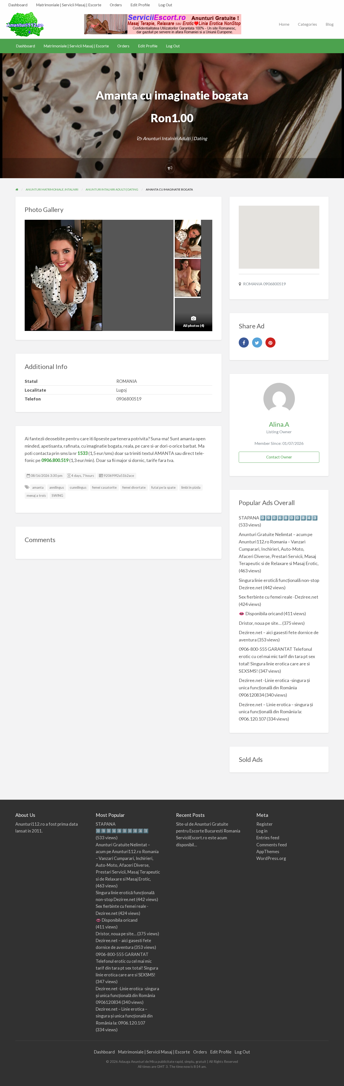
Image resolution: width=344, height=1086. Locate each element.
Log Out (165, 5)
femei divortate (134, 487)
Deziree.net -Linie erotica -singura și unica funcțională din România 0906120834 (274, 687)
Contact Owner (279, 457)
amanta (38, 487)
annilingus (56, 487)
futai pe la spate (163, 487)
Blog (330, 24)
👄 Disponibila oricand (261, 613)
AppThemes (267, 851)
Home (284, 24)
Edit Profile (140, 5)
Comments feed (271, 844)
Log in (261, 830)
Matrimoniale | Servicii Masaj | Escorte (68, 5)
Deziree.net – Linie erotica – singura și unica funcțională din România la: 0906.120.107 (276, 712)
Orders (116, 5)
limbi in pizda (190, 487)
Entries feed (267, 837)
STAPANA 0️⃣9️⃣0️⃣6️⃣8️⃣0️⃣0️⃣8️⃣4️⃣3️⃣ (278, 517)
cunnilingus (78, 487)
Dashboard (17, 5)
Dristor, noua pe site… (260, 623)
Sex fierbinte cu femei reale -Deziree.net (278, 597)
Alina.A (279, 424)
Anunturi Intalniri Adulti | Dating (175, 138)
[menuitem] (18, 5)
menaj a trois (36, 495)
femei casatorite (104, 487)
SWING (57, 495)
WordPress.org (271, 858)
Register (264, 824)
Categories (307, 24)
